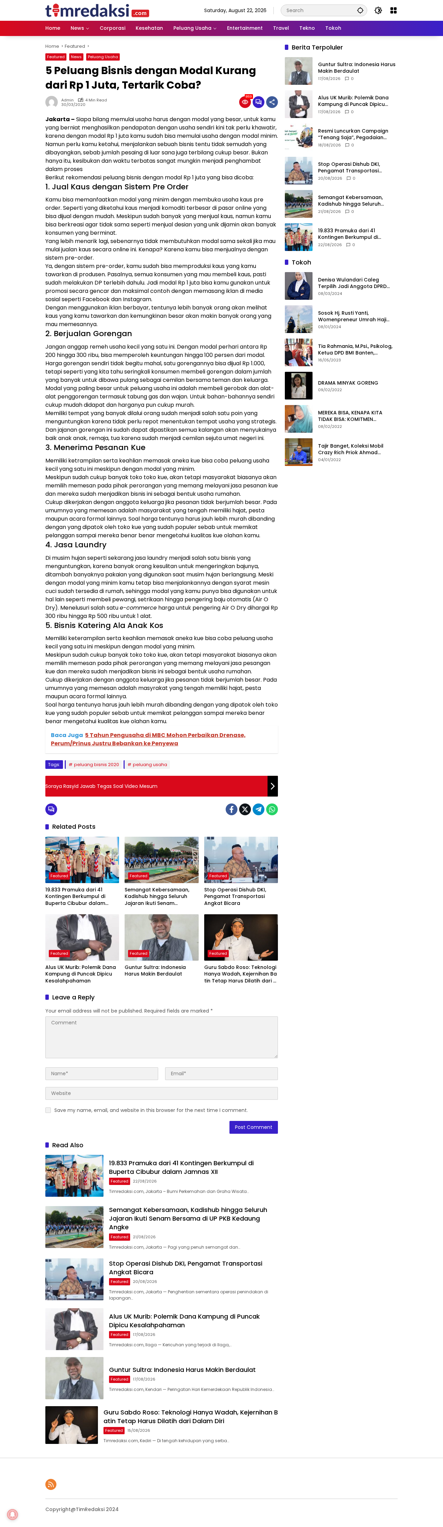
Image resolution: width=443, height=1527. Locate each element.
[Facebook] (231, 809)
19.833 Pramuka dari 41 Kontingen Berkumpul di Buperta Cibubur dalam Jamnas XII (75, 897)
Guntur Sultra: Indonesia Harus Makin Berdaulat (155, 971)
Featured (56, 57)
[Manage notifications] (12, 1514)
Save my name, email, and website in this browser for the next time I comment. (151, 1110)
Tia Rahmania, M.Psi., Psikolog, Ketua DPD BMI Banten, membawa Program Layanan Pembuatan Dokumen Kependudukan (355, 350)
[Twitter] (245, 809)
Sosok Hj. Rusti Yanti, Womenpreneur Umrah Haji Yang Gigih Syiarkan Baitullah (354, 316)
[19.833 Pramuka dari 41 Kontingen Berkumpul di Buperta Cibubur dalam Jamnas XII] (82, 860)
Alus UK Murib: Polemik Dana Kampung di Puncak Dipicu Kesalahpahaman (80, 974)
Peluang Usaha (103, 57)
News (76, 57)
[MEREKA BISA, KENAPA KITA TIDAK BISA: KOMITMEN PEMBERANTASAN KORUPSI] (299, 419)
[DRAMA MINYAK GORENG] (299, 385)
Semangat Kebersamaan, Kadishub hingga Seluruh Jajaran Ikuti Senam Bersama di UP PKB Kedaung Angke (160, 897)
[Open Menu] (393, 10)
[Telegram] (258, 809)
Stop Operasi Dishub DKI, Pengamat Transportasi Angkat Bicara (235, 897)
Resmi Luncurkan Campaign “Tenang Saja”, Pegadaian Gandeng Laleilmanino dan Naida (353, 134)
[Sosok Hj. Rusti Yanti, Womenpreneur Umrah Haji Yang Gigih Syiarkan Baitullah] (299, 319)
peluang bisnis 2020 (96, 764)
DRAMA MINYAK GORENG (348, 383)
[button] (360, 10)
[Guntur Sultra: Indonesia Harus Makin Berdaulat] (161, 937)
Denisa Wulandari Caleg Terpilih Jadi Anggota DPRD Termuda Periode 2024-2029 (354, 283)
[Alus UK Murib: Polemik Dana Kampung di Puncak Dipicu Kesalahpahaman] (82, 937)
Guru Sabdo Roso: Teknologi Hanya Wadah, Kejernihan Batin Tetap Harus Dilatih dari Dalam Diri (241, 974)
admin (67, 100)
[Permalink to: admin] (53, 102)
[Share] (272, 102)
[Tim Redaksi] (97, 10)
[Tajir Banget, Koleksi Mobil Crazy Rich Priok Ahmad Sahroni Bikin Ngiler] (299, 452)
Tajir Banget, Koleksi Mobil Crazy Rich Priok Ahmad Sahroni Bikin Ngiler (350, 449)
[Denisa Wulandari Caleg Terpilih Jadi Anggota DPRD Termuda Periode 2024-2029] (299, 286)
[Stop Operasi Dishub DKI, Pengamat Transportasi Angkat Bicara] (241, 860)
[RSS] (50, 1484)
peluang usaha (150, 764)
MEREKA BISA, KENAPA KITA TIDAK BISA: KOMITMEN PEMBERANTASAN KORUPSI (350, 416)
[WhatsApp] (272, 809)
